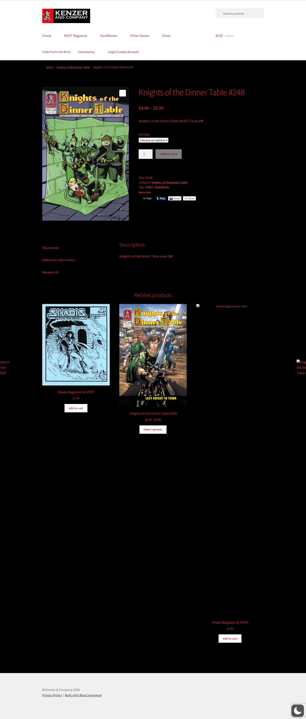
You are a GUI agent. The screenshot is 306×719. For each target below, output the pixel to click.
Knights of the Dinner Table (73, 67)
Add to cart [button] (76, 408)
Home (46, 35)
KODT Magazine (75, 35)
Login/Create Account (123, 52)
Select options (152, 429)
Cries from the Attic (56, 52)
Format (144, 134)
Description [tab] (50, 248)
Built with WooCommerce (83, 695)
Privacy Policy (52, 695)
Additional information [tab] (58, 260)
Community (86, 52)
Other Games (139, 35)
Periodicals (162, 187)
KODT (149, 187)
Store (166, 35)
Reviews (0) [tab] (50, 272)
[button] (122, 93)
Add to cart (168, 154)
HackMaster (108, 35)
